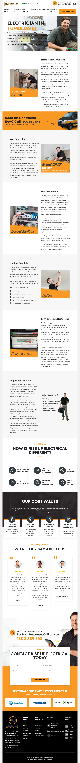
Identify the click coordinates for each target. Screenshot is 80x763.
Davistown (63, 246)
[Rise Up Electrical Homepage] (11, 3)
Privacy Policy (41, 759)
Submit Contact (39, 679)
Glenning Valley (58, 240)
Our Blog (25, 728)
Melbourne (38, 725)
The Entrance (58, 238)
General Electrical (7, 10)
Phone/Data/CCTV (43, 9)
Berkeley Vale (55, 246)
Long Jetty (66, 238)
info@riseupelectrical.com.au (58, 731)
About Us (25, 735)
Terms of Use (32, 759)
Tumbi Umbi (11, 36)
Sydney (37, 730)
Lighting (33, 9)
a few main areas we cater (52, 106)
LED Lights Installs (18, 297)
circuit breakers (58, 350)
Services (25, 730)
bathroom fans (55, 202)
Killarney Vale (45, 240)
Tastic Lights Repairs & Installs (22, 303)
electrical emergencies (23, 143)
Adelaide (37, 728)
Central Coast (39, 735)
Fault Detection (25, 10)
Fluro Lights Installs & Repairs (22, 294)
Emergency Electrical (53, 10)
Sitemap (49, 759)
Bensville (47, 249)
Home (24, 725)
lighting (43, 204)
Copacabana (57, 249)
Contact (25, 738)
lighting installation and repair (25, 267)
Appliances (17, 9)
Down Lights (17, 291)
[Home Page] (12, 722)
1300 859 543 (70, 4)
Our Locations (27, 733)
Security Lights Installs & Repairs (23, 300)
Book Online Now (68, 11)
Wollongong (38, 733)
